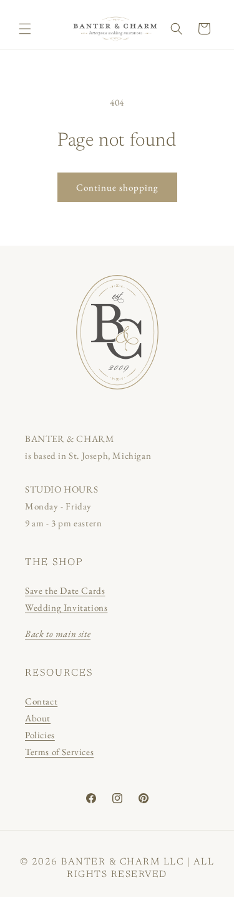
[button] (25, 29)
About (38, 718)
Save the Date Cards (65, 590)
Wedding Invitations (66, 607)
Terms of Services (59, 752)
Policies (40, 735)
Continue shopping (117, 187)
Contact (41, 701)
